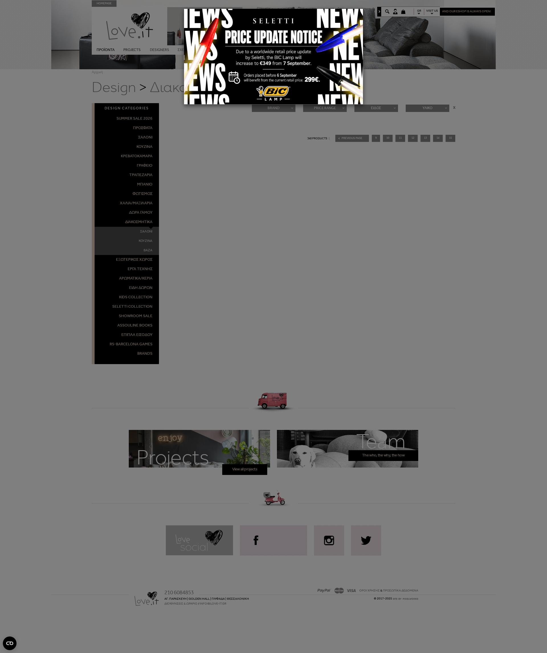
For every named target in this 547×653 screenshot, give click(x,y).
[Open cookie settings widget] (10, 643)
